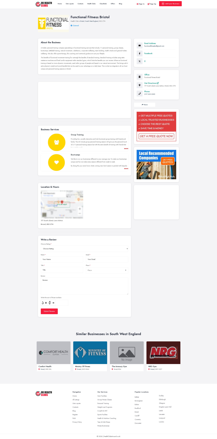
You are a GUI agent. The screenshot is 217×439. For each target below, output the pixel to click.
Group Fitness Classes (104, 400)
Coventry (138, 419)
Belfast (137, 397)
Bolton (137, 404)
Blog (120, 4)
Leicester (162, 414)
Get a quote (70, 4)
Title (42, 265)
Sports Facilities (102, 414)
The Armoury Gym (119, 366)
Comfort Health (45, 366)
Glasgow (162, 403)
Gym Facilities (102, 396)
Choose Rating (45, 244)
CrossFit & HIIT (102, 411)
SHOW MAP (62, 204)
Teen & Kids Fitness (103, 422)
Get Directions (150, 83)
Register (75, 414)
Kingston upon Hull (165, 407)
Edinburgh (162, 399)
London (161, 422)
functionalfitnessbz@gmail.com (154, 46)
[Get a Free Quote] (156, 126)
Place (87, 265)
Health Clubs (91, 4)
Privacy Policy (77, 422)
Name (42, 255)
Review (43, 276)
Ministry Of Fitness (82, 366)
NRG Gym (152, 366)
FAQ (74, 418)
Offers (113, 4)
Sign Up (153, 4)
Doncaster (138, 423)
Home (60, 4)
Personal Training (103, 403)
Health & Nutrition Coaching (106, 418)
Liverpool (162, 418)
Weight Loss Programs (104, 407)
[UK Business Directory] (156, 164)
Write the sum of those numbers (51, 297)
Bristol (82, 21)
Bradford (138, 408)
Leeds (161, 410)
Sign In (142, 4)
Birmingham (139, 401)
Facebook (148, 53)
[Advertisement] (84, 100)
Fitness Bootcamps (103, 426)
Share (146, 105)
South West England (91, 21)
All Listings (76, 400)
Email (87, 255)
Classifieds (103, 4)
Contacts (80, 4)
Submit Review (49, 311)
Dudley (161, 396)
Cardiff (137, 416)
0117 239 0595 (149, 94)
